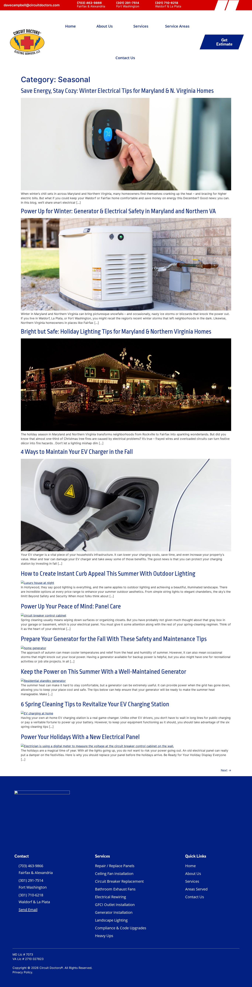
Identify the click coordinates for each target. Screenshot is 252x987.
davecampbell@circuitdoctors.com (32, 5)
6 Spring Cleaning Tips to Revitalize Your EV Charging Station (95, 704)
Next (226, 770)
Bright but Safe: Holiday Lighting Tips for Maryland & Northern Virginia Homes (116, 331)
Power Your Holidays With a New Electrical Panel (80, 736)
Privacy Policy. (23, 972)
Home (70, 26)
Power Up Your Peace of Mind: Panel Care (71, 606)
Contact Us (125, 57)
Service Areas (177, 26)
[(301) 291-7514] (111, 5)
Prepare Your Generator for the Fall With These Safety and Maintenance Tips (114, 638)
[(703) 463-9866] (72, 5)
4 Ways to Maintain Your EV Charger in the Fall (77, 451)
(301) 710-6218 (166, 3)
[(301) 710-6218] (150, 5)
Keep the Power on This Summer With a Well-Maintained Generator (103, 671)
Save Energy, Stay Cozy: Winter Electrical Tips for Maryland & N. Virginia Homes (117, 90)
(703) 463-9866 (89, 3)
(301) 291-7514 (127, 3)
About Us (104, 26)
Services (140, 26)
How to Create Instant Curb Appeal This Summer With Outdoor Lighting (108, 573)
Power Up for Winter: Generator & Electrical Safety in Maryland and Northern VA (118, 211)
